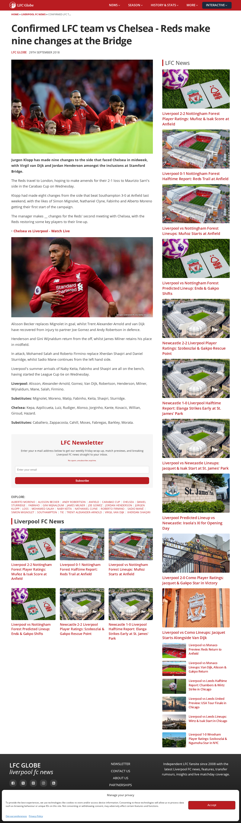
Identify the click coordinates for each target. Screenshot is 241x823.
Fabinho (34, 505)
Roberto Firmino (113, 508)
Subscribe (82, 480)
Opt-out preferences (16, 816)
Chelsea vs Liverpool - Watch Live (42, 231)
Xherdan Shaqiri (138, 512)
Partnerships (120, 785)
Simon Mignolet (22, 512)
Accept (211, 805)
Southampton (47, 512)
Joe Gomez (95, 505)
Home (15, 14)
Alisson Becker (48, 502)
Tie (62, 512)
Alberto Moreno (23, 502)
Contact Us (120, 771)
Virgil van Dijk (114, 512)
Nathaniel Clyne (86, 508)
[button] (115, 5)
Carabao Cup (111, 502)
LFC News (177, 62)
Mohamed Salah (43, 508)
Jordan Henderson (118, 505)
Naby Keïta (64, 508)
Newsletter (120, 764)
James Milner (76, 505)
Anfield (94, 502)
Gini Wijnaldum (53, 505)
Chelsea (128, 502)
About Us (120, 778)
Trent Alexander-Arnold (84, 512)
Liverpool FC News (33, 14)
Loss (25, 508)
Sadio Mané (135, 508)
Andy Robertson (74, 502)
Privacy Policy (36, 816)
